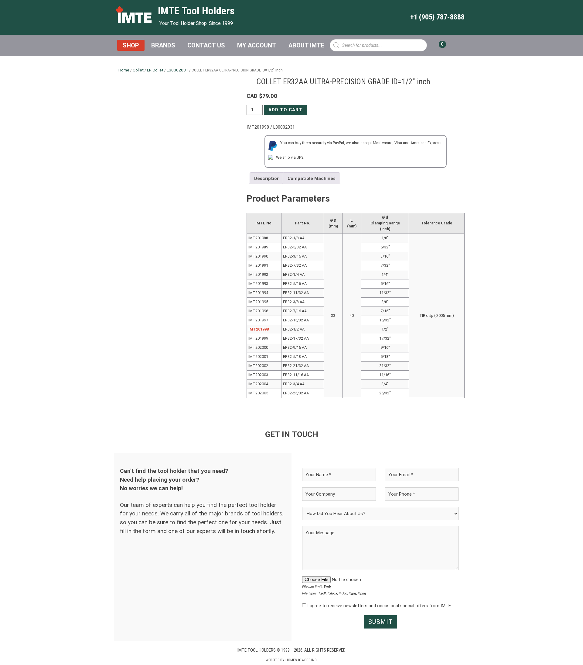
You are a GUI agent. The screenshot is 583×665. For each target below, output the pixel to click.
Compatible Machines (312, 178)
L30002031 (177, 70)
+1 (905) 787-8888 (437, 17)
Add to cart (285, 110)
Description (267, 178)
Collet (138, 70)
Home (123, 70)
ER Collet (155, 70)
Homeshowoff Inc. (301, 660)
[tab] (267, 178)
